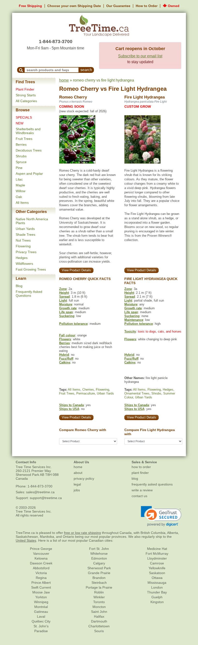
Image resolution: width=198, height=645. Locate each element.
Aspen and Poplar (29, 173)
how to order (141, 467)
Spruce (21, 162)
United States (26, 540)
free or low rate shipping (82, 533)
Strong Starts (26, 95)
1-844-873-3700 (55, 41)
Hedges (22, 258)
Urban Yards (25, 229)
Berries (21, 144)
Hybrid (64, 355)
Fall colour (67, 335)
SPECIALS (24, 117)
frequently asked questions (152, 484)
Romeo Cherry (79, 88)
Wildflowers (24, 264)
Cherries (88, 389)
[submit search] (21, 70)
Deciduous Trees (29, 150)
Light (63, 300)
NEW (19, 123)
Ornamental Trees (136, 393)
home (64, 80)
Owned (173, 6)
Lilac (19, 179)
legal (77, 484)
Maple (20, 185)
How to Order (146, 6)
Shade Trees (25, 234)
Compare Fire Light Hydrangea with (149, 432)
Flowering (23, 246)
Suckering (66, 316)
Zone (63, 289)
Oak (19, 197)
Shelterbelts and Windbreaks (28, 131)
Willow (20, 191)
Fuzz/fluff (66, 358)
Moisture (65, 304)
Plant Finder (25, 89)
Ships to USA (69, 409)
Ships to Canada (71, 405)
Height (64, 293)
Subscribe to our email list (140, 56)
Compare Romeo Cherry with (82, 430)
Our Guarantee (118, 6)
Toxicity (130, 331)
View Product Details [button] (76, 270)
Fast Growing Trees (31, 269)
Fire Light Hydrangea (137, 88)
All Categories (26, 101)
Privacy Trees (26, 252)
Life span (66, 312)
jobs (77, 490)
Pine (19, 168)
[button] (161, 516)
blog (135, 478)
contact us (139, 496)
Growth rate (68, 308)
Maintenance (133, 320)
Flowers (65, 339)
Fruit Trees (24, 139)
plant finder (140, 473)
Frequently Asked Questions (29, 293)
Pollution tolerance (73, 324)
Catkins (64, 362)
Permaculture (85, 393)
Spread (64, 296)
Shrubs (21, 156)
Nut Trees (23, 240)
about (78, 473)
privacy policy (84, 478)
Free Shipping (30, 6)
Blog (19, 286)
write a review (142, 490)
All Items (22, 203)
